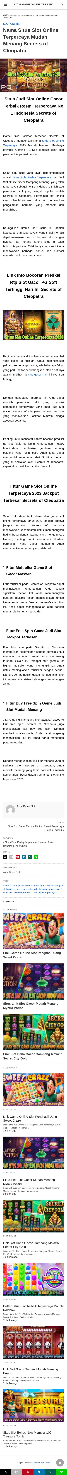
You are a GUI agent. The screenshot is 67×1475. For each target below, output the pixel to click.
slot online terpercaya (44, 892)
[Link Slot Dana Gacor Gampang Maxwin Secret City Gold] (33, 1032)
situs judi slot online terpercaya (44, 889)
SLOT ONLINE (11, 24)
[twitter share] (5, 857)
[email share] (11, 857)
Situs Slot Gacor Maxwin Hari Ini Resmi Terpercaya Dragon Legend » (35, 828)
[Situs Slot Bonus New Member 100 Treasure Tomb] (33, 1405)
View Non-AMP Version (41, 1463)
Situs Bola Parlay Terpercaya (32, 177)
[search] (62, 4)
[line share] (36, 857)
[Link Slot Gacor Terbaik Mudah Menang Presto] (33, 1342)
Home (5, 14)
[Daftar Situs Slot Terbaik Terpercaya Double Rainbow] (33, 1279)
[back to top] (60, 1463)
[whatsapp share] (30, 857)
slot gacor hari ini (40, 374)
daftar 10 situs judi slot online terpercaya (23, 885)
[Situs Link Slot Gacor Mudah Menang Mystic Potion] (33, 981)
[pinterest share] (18, 857)
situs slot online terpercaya (16, 892)
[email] (16, 1472)
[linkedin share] (24, 857)
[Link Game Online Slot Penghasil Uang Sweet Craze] (33, 931)
